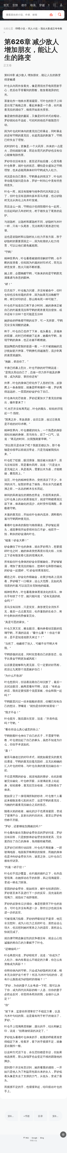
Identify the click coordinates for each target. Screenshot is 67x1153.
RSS (27, 1138)
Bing (42, 1138)
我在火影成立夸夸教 (51, 28)
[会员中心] (61, 5)
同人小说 (33, 28)
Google (34, 1138)
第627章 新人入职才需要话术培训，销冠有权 (57, 1116)
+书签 (26, 1116)
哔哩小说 (20, 28)
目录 (40, 1116)
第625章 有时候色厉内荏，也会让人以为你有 (13, 1116)
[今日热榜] (53, 14)
